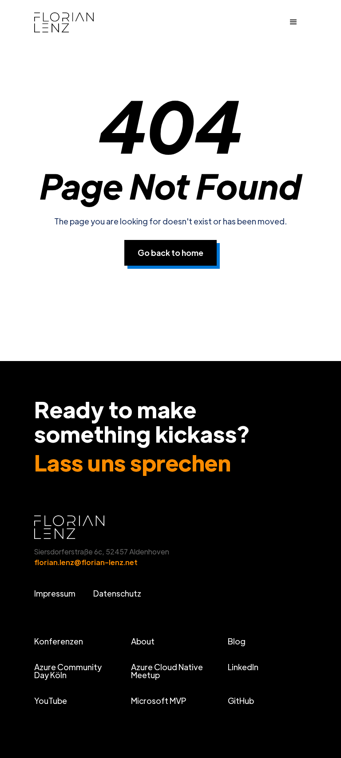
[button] (293, 22)
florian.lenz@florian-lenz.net (86, 562)
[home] (75, 22)
